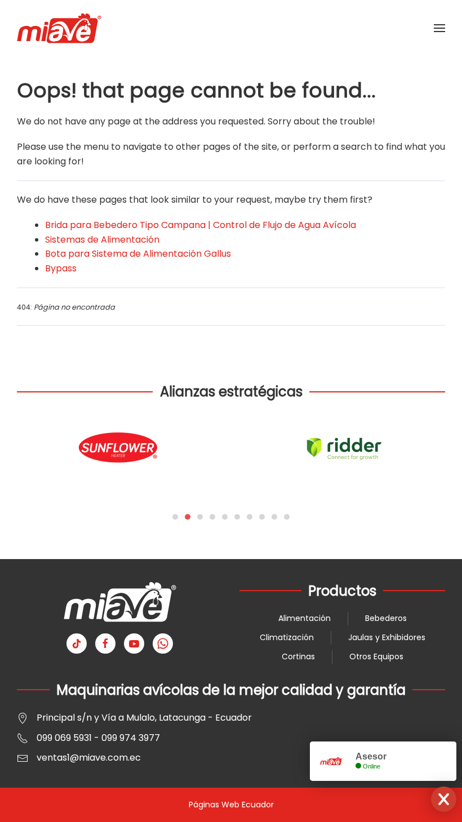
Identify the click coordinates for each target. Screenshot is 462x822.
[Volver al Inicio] (59, 28)
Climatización (287, 637)
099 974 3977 (130, 737)
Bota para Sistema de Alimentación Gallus (138, 253)
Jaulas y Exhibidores (386, 637)
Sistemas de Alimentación (102, 239)
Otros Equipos (376, 656)
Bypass (61, 268)
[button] (439, 28)
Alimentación (304, 618)
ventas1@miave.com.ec (89, 757)
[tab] (175, 517)
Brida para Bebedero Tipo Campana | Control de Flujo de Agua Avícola (200, 224)
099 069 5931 (64, 737)
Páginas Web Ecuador (231, 804)
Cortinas (298, 656)
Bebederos (386, 618)
